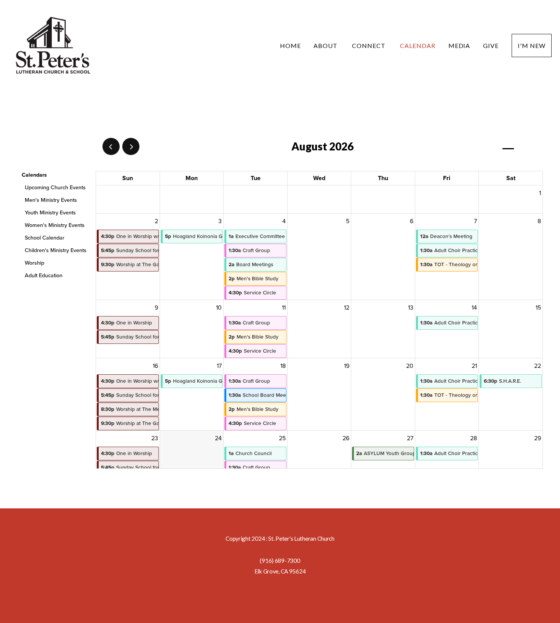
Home (290, 45)
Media (459, 45)
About (326, 45)
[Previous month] (111, 146)
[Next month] (130, 146)
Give (491, 45)
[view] (508, 146)
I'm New (532, 45)
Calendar (417, 45)
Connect (369, 45)
